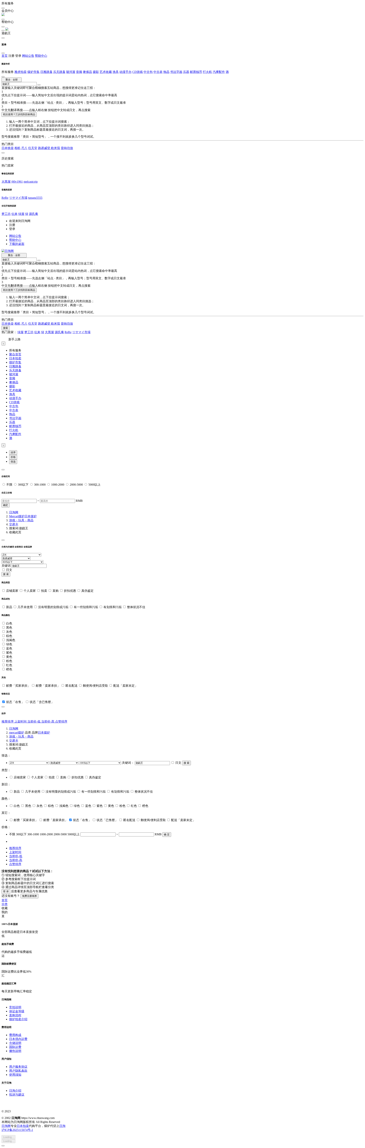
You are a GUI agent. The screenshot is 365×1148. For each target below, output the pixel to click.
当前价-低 (34, 721)
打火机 (207, 71)
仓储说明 (15, 1043)
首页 (5, 55)
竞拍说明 (15, 1007)
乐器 (186, 71)
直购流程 (15, 1015)
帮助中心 (41, 55)
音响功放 (67, 148)
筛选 (13, 461)
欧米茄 (55, 148)
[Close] (3, 469)
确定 (5, 505)
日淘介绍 (15, 1090)
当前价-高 (48, 721)
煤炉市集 (33, 71)
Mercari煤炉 (17, 516)
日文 (9, 569)
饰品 (166, 71)
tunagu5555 (35, 197)
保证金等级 (16, 1011)
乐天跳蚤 (59, 71)
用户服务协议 (18, 1066)
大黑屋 (6, 181)
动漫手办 (125, 71)
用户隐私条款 (18, 1070)
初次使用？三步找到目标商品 (19, 114)
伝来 (14, 213)
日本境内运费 (18, 1039)
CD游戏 (137, 71)
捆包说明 (15, 1051)
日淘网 (13, 512)
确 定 (167, 834)
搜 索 (6, 574)
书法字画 (176, 71)
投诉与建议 (16, 1094)
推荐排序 (8, 721)
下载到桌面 (16, 243)
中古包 (148, 71)
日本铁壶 (8, 148)
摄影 (96, 71)
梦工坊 (6, 213)
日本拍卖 (15, 358)
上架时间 (20, 721)
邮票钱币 (196, 71)
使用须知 (15, 1074)
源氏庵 (33, 213)
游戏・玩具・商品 (21, 520)
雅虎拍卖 (20, 71)
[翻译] (38, 84)
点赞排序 (61, 721)
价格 (13, 457)
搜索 (5, 328)
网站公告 (28, 55)
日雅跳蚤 (46, 71)
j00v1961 (17, 181)
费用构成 (15, 1035)
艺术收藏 (106, 71)
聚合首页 (15, 354)
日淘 (62, 1125)
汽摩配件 (219, 71)
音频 (79, 71)
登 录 (6, 891)
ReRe (5, 197)
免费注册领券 (29, 896)
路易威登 (44, 148)
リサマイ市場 (18, 197)
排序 (13, 452)
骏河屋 (70, 71)
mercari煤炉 (16, 732)
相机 (17, 148)
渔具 (116, 71)
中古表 (158, 71)
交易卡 (13, 524)
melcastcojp (31, 181)
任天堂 (32, 148)
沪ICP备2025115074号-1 (17, 1129)
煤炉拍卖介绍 (18, 1019)
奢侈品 (87, 71)
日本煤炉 (31, 516)
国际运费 (15, 1047)
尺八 (24, 148)
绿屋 (21, 213)
